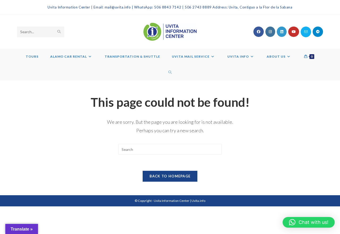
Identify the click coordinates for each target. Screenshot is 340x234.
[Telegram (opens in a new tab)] (318, 32)
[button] (309, 222)
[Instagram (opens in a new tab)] (270, 32)
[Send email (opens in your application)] (306, 32)
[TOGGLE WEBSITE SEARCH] (170, 72)
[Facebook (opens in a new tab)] (258, 32)
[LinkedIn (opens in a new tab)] (282, 32)
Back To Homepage (170, 176)
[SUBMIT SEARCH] (59, 32)
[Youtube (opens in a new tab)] (293, 32)
